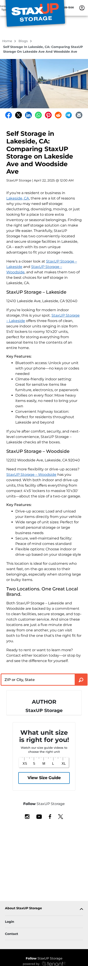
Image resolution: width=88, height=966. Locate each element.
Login (9, 922)
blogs (24, 41)
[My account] (82, 7)
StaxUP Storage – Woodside (31, 474)
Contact (11, 934)
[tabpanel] (44, 909)
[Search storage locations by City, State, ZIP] (81, 679)
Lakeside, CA (17, 198)
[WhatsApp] (38, 115)
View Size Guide (44, 777)
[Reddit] (58, 115)
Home (7, 41)
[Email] (79, 115)
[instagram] (27, 816)
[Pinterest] (48, 115)
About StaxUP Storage (23, 908)
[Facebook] (9, 115)
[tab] (44, 909)
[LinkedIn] (28, 115)
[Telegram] (68, 115)
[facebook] (50, 816)
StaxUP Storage (44, 958)
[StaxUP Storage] (35, 14)
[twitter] (60, 816)
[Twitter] (18, 115)
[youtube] (39, 816)
